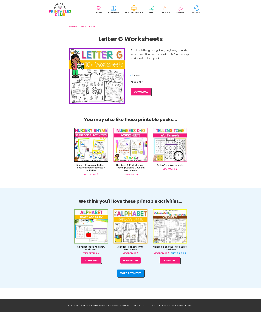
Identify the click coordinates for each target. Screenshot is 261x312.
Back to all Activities (83, 26)
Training (165, 12)
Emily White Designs (182, 305)
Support (181, 12)
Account (197, 12)
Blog (151, 12)
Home (99, 12)
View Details (90, 253)
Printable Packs (134, 12)
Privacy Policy (142, 305)
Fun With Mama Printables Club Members (60, 9)
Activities (113, 12)
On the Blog (177, 253)
